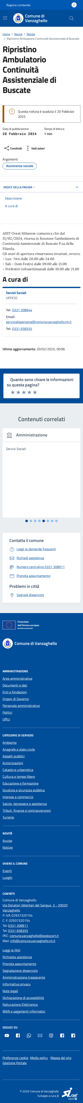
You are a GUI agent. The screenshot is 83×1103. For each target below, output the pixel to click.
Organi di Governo (16, 698)
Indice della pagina (17, 187)
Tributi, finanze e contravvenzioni (27, 810)
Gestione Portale (15, 1062)
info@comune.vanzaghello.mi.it (32, 940)
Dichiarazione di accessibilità (23, 997)
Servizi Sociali (16, 292)
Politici (7, 712)
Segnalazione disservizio (20, 970)
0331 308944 (22, 309)
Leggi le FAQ (11, 950)
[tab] (26, 521)
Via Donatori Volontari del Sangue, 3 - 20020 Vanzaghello (35, 908)
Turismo (8, 817)
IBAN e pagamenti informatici (24, 1011)
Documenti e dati (15, 685)
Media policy (39, 1057)
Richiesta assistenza (17, 956)
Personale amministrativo (21, 705)
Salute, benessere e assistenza (25, 803)
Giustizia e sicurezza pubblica (24, 790)
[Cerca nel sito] (71, 18)
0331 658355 (22, 328)
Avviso (7, 840)
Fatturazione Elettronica (20, 1004)
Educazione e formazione (21, 783)
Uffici (6, 719)
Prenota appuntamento (19, 963)
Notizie (8, 847)
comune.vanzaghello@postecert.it (34, 935)
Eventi (7, 870)
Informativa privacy (17, 984)
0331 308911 (18, 925)
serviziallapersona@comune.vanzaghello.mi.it (39, 321)
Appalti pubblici (14, 756)
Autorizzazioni (13, 762)
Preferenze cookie (15, 1057)
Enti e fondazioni (15, 692)
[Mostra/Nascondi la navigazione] (5, 17)
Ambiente (10, 742)
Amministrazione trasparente (24, 977)
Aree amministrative (17, 678)
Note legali (10, 990)
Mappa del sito (60, 1057)
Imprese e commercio (18, 796)
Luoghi (7, 877)
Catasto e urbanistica (18, 769)
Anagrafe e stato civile (19, 749)
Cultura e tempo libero (19, 776)
